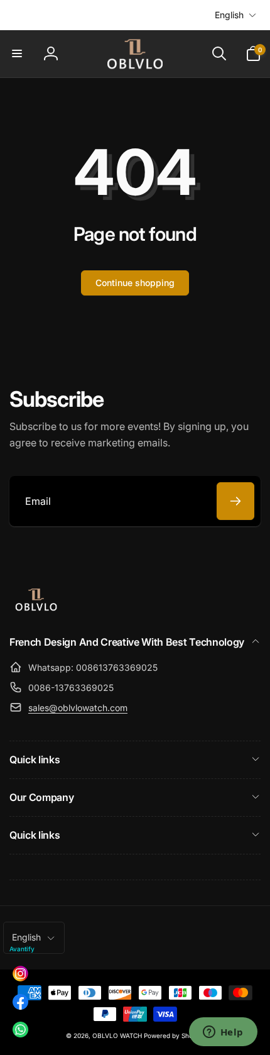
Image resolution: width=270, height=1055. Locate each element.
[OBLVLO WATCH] (36, 608)
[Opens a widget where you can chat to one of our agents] (222, 1033)
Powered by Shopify (174, 1035)
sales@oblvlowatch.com (77, 707)
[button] (17, 53)
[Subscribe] (235, 501)
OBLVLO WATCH (117, 1035)
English (229, 14)
